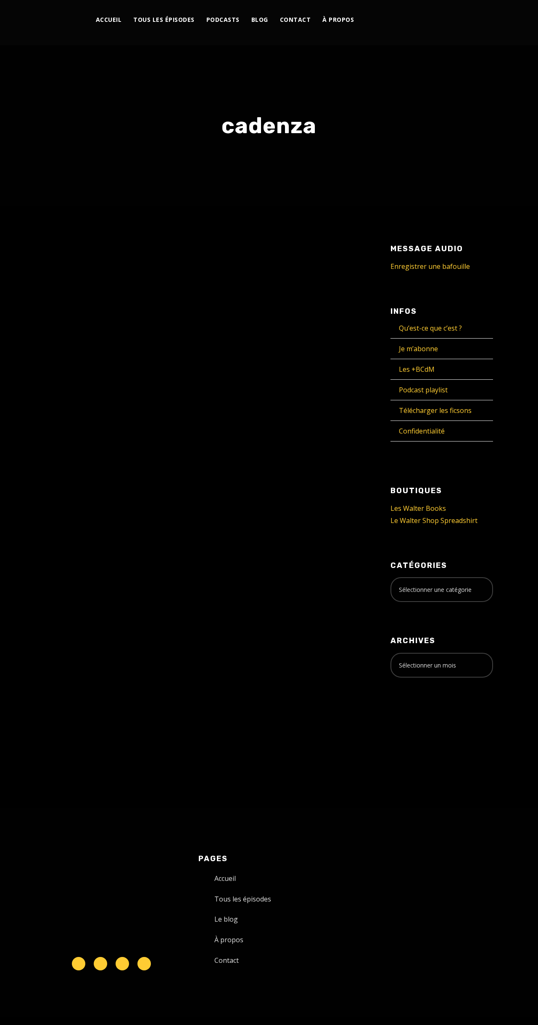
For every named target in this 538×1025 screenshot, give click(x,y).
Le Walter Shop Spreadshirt (433, 520)
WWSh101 (70, 415)
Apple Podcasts (99, 591)
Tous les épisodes (164, 20)
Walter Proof (126, 433)
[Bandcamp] (463, 20)
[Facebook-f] (100, 963)
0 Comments (128, 442)
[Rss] (144, 963)
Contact (295, 20)
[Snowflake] (78, 963)
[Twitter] (415, 20)
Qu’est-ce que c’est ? (430, 328)
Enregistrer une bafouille (430, 266)
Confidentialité (422, 431)
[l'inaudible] (54, 22)
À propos (338, 20)
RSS (136, 591)
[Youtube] (434, 20)
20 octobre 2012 (68, 433)
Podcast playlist (423, 389)
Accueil (109, 20)
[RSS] (444, 20)
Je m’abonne (418, 348)
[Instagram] (425, 20)
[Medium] (454, 20)
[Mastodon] (473, 20)
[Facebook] (405, 20)
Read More (61, 509)
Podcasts (223, 20)
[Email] (483, 20)
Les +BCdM (417, 369)
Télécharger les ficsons (435, 410)
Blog (259, 20)
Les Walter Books (418, 508)
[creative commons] (416, 717)
